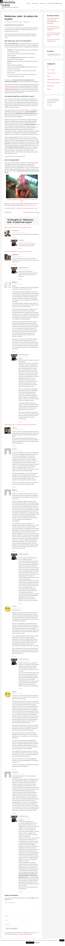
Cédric (13, 428)
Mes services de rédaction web (55, 3)
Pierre (13, 449)
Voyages (49, 89)
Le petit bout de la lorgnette (53, 82)
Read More (36, 942)
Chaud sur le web (51, 73)
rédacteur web (27, 208)
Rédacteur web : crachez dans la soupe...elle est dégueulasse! (21, 424)
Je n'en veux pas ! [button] (30, 942)
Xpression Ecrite (8, 4)
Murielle (20, 240)
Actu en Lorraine (51, 69)
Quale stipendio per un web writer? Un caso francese (20, 251)
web (36, 208)
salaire (33, 208)
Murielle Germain (18, 21)
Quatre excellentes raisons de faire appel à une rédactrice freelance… (53, 20)
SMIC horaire (13, 153)
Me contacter (35, 3)
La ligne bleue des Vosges (53, 79)
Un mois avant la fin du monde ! (30, 213)
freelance (12, 208)
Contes (48, 76)
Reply (14, 237)
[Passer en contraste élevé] (1, 1)
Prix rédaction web (19, 208)
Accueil (28, 3)
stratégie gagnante (20, 156)
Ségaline (14, 772)
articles (7, 208)
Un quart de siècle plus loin (53, 39)
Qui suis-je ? (43, 3)
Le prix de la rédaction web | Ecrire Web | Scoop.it (19, 227)
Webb (13, 606)
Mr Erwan (14, 230)
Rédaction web (26, 21)
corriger (23, 74)
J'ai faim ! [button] (62, 940)
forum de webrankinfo (23, 110)
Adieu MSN (8, 212)
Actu (48, 66)
